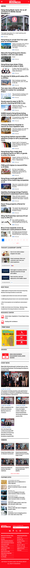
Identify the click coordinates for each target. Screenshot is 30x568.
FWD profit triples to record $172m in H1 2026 (14, 166)
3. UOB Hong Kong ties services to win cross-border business (14, 298)
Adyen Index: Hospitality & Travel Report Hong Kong (17, 317)
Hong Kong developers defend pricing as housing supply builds (22, 454)
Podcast (19, 550)
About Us (19, 537)
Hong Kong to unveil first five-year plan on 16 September (14, 40)
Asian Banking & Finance (7, 542)
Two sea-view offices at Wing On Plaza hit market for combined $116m (13, 90)
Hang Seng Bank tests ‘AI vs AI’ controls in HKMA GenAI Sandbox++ (14, 11)
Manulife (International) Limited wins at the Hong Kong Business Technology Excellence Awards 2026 (14, 368)
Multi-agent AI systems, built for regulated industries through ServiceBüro (18, 271)
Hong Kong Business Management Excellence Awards (17, 356)
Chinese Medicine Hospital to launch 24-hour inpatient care (12, 125)
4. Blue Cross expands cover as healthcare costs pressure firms (14, 303)
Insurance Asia (11, 490)
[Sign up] (27, 527)
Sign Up (21, 343)
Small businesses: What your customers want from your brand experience (17, 260)
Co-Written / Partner (6, 389)
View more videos (15, 473)
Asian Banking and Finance (14, 480)
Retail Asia (10, 511)
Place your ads (21, 546)
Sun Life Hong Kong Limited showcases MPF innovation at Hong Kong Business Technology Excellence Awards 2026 (7, 433)
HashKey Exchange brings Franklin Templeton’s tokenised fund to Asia (14, 193)
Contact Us (20, 539)
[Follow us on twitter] (16, 531)
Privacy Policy (21, 541)
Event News (5, 363)
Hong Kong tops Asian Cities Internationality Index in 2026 (12, 65)
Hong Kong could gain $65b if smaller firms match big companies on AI (15, 180)
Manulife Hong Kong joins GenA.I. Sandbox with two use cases (13, 54)
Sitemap (19, 542)
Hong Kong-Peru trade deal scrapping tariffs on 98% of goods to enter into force (14, 153)
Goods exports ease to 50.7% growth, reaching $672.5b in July (13, 102)
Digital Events (20, 548)
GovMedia (3, 556)
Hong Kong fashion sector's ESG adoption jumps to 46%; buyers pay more (14, 138)
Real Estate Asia (11, 506)
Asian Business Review (7, 541)
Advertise (22, 339)
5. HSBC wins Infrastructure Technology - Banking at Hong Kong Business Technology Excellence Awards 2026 (14, 308)
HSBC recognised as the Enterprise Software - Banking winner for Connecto (7, 410)
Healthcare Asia (5, 548)
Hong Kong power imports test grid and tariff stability (22, 469)
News (2, 36)
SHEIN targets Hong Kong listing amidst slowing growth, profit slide (14, 114)
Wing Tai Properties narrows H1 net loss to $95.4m (14, 217)
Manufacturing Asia (6, 553)
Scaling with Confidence (11, 321)
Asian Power (11, 501)
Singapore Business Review (14, 485)
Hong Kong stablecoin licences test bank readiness (6, 469)
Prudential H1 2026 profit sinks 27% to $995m (14, 77)
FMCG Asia (4, 555)
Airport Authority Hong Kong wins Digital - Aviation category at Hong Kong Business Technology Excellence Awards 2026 (22, 412)
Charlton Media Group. (19, 561)
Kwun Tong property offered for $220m (13, 205)
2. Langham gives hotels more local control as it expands (14, 295)
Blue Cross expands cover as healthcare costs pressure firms (13, 228)
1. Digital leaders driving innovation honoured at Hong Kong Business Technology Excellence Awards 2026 (14, 291)
